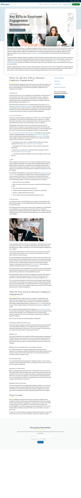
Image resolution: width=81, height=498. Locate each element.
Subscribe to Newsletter (60, 87)
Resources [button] (46, 4)
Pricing (60, 4)
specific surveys (56, 60)
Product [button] (40, 4)
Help (75, 1)
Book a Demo (75, 4)
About (72, 1)
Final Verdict (57, 84)
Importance (57, 81)
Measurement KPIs (59, 78)
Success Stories (54, 4)
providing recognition (35, 53)
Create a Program (67, 4)
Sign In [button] (78, 1)
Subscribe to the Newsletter (17, 30)
